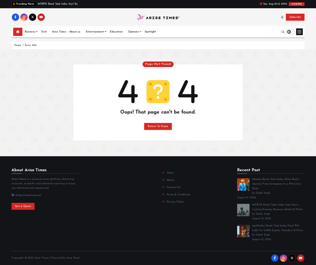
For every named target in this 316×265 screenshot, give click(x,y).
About (170, 180)
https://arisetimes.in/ (28, 195)
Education (116, 31)
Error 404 (31, 45)
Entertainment (95, 31)
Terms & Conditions (179, 194)
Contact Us (174, 187)
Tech (44, 31)
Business (30, 31)
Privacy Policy (175, 202)
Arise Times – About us (66, 31)
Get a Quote (23, 206)
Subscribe (295, 17)
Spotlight (150, 31)
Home (17, 45)
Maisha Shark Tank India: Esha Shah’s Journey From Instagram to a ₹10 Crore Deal (276, 184)
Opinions (133, 31)
